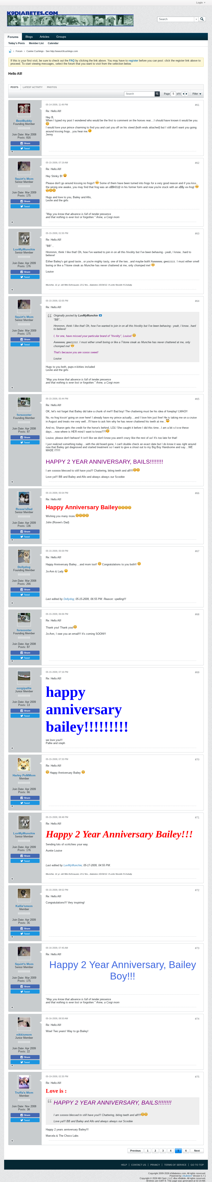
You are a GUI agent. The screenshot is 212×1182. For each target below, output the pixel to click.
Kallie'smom (24, 906)
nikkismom (24, 1034)
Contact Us (138, 1165)
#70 (197, 759)
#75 (197, 1076)
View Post (100, 315)
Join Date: (18, 134)
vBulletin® (187, 1176)
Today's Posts (16, 43)
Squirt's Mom (24, 178)
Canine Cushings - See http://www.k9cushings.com (52, 51)
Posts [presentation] (14, 87)
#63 (197, 233)
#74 (197, 1018)
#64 (197, 301)
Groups (61, 36)
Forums (13, 37)
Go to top (197, 1165)
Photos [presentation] (52, 87)
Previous (135, 1150)
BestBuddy (24, 120)
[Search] (202, 19)
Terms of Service (175, 1165)
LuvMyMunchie (24, 249)
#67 (197, 551)
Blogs (29, 36)
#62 (197, 163)
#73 (197, 948)
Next (197, 1150)
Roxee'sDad (24, 509)
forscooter (24, 414)
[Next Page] (186, 94)
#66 (197, 493)
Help (124, 1165)
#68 (197, 614)
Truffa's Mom (24, 1092)
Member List (36, 43)
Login (199, 2)
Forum (19, 51)
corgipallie (24, 688)
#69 (197, 672)
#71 (197, 817)
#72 (197, 890)
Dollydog (24, 567)
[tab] (14, 87)
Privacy (155, 1165)
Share (26, 143)
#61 (197, 105)
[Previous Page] (183, 94)
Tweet (26, 148)
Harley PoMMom (24, 775)
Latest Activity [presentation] (32, 87)
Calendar (53, 43)
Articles (44, 36)
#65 (197, 399)
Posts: (21, 137)
